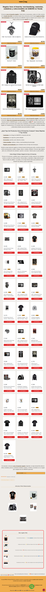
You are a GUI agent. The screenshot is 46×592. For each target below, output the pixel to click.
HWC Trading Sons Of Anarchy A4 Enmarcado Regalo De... (34, 110)
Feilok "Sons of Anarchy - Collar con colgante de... (11, 36)
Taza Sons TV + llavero (11, 60)
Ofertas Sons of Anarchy (11, 43)
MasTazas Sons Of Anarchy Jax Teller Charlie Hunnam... (34, 86)
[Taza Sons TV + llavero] (11, 53)
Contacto (18, 590)
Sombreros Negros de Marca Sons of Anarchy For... (34, 36)
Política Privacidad (31, 590)
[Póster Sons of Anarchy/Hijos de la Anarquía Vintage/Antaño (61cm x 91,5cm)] (11, 101)
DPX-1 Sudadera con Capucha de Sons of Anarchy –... (11, 86)
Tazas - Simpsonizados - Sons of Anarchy (34, 60)
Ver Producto (9, 183)
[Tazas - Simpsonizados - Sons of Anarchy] (34, 53)
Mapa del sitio (12, 590)
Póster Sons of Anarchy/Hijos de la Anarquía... (11, 109)
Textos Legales (23, 590)
